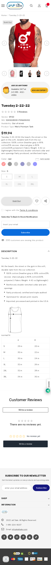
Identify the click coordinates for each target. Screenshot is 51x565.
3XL (32, 184)
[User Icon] (39, 5)
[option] (25, 43)
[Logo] (14, 5)
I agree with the (12, 210)
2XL (19, 184)
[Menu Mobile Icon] (3, 5)
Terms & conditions (29, 210)
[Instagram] (17, 537)
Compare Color (40, 57)
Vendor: (4, 117)
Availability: (6, 123)
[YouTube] (29, 537)
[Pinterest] (23, 537)
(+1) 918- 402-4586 (18, 93)
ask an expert (39, 90)
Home (4, 15)
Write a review (25, 409)
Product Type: (7, 126)
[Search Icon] (31, 5)
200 (8, 240)
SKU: (3, 120)
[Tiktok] (36, 537)
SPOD (11, 117)
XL (7, 184)
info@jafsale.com (19, 529)
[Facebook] (4, 537)
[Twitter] (10, 537)
